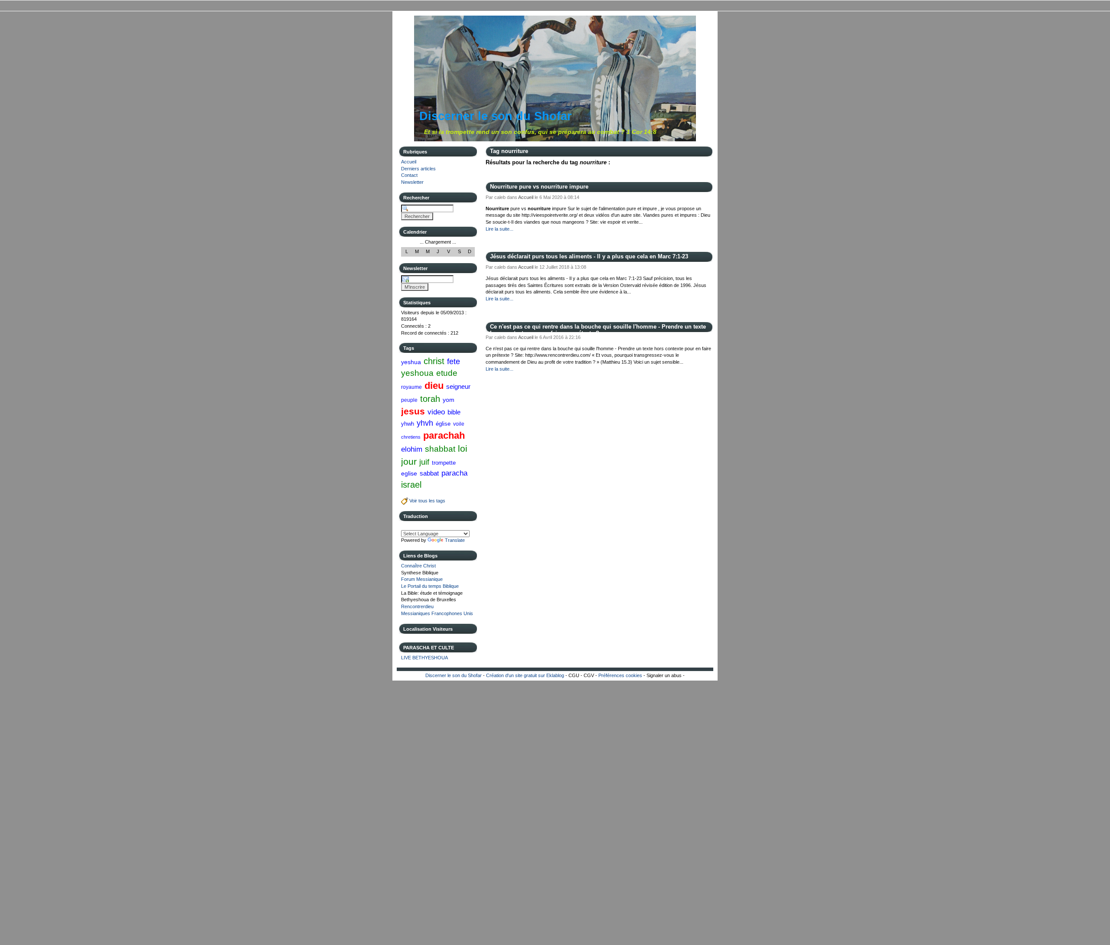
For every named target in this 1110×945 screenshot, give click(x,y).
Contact (409, 175)
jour (409, 461)
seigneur (458, 386)
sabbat (429, 473)
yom (448, 399)
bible (453, 412)
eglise (409, 473)
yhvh (425, 423)
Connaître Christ (418, 565)
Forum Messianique (422, 579)
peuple (409, 400)
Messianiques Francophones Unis (437, 613)
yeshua (411, 361)
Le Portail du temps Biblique (430, 586)
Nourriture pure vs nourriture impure (539, 186)
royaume (411, 387)
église (443, 423)
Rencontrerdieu (417, 606)
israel (411, 484)
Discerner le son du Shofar (495, 116)
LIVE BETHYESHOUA (424, 657)
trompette (444, 462)
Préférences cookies (620, 675)
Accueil (408, 161)
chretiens (411, 437)
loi (462, 448)
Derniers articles (418, 168)
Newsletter (412, 182)
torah (430, 399)
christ (434, 361)
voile (458, 424)
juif (424, 462)
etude (446, 373)
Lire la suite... (499, 228)
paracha (454, 473)
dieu (434, 385)
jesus (413, 411)
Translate (455, 540)
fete (453, 361)
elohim (411, 449)
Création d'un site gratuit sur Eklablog (525, 675)
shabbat (440, 448)
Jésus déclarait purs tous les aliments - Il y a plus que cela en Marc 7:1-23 (589, 256)
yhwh (407, 423)
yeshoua (417, 373)
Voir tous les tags (426, 500)
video (436, 412)
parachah (444, 435)
